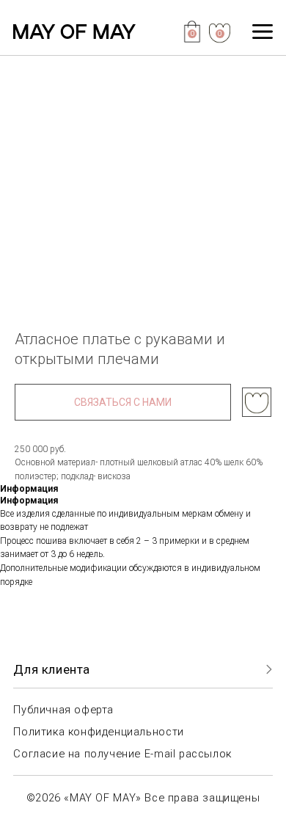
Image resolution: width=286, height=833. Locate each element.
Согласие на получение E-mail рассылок (122, 753)
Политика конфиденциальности (98, 731)
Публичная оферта (63, 709)
